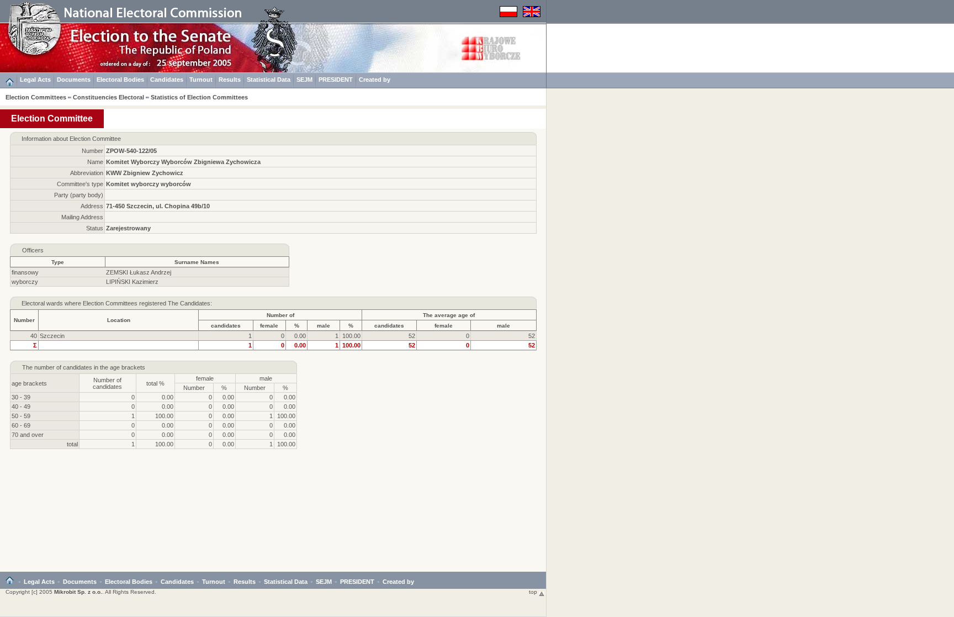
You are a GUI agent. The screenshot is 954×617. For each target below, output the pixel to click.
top (534, 592)
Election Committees (36, 97)
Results (230, 79)
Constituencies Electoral (108, 97)
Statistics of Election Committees (199, 97)
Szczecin (52, 336)
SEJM (304, 79)
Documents (74, 79)
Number (24, 320)
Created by (374, 79)
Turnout (201, 79)
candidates (226, 326)
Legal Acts (35, 79)
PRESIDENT (336, 79)
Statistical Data (268, 79)
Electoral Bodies (120, 79)
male (323, 326)
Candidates (166, 79)
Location (118, 320)
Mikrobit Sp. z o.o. (78, 592)
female (269, 326)
